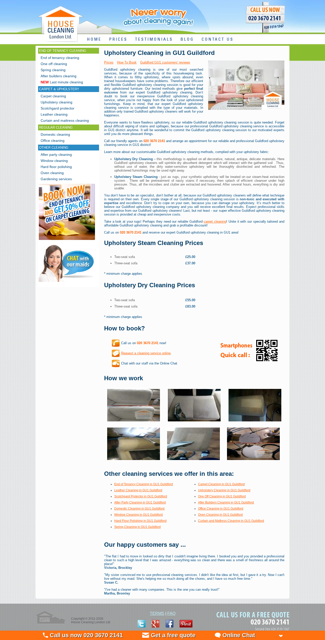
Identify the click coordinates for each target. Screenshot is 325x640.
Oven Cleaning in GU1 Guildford (220, 514)
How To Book (127, 62)
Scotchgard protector (57, 108)
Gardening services (56, 179)
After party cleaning (56, 155)
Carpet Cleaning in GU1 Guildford (221, 484)
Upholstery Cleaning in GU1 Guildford (224, 490)
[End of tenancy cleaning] (67, 240)
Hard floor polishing (56, 167)
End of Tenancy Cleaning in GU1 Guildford (143, 484)
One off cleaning (54, 64)
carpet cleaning (215, 221)
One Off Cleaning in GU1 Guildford (222, 496)
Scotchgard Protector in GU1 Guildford (140, 496)
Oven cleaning (52, 173)
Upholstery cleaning (56, 102)
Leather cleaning (54, 114)
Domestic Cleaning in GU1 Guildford (139, 508)
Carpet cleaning (53, 96)
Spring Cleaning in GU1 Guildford (137, 527)
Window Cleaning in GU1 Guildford (138, 514)
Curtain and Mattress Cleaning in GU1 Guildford (231, 521)
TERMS (157, 613)
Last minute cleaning (62, 82)
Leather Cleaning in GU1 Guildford (138, 490)
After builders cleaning (58, 76)
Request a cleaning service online (146, 353)
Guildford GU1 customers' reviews (165, 62)
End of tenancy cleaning (60, 58)
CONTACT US (218, 39)
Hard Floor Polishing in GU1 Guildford (140, 521)
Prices (108, 62)
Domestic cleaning (55, 134)
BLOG (187, 39)
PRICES (118, 39)
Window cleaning (54, 161)
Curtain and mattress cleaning (65, 120)
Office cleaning (52, 141)
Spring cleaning (53, 70)
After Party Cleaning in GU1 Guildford (140, 502)
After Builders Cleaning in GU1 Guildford (226, 502)
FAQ (171, 613)
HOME (94, 39)
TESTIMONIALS (154, 39)
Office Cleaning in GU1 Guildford (220, 508)
